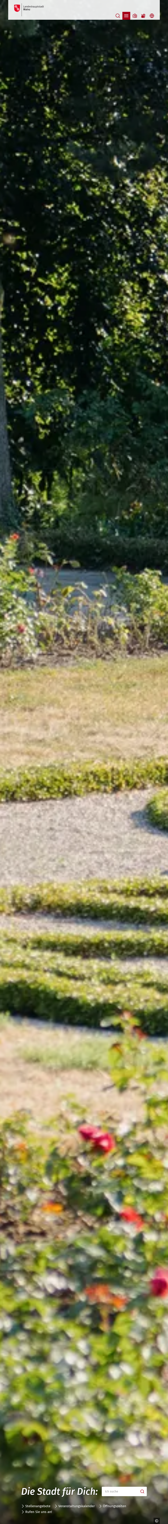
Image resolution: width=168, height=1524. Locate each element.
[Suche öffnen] (118, 16)
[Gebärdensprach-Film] (143, 16)
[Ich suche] (142, 1491)
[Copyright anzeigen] (156, 1521)
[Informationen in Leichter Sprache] (135, 16)
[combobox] (124, 1491)
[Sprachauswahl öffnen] (152, 16)
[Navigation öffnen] (126, 16)
